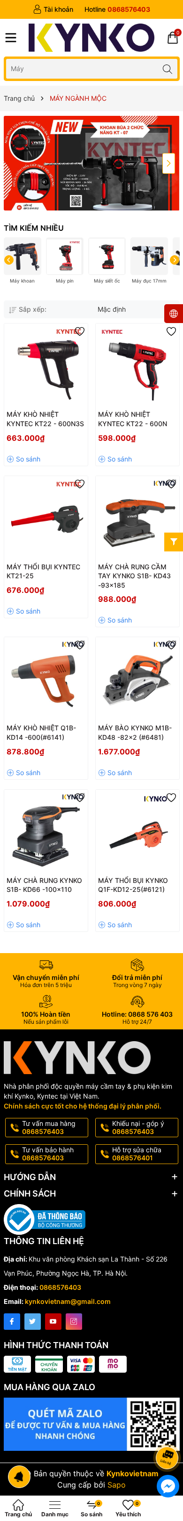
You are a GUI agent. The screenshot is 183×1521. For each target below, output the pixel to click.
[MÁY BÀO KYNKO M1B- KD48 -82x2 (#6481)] (137, 679)
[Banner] (92, 163)
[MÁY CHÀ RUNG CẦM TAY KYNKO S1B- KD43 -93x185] (137, 518)
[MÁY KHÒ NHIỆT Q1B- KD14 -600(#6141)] (46, 679)
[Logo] (92, 38)
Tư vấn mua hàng (49, 1127)
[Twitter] (32, 1321)
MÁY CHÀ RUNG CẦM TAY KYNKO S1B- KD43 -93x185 (134, 576)
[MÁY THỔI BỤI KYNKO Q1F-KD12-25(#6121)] (137, 832)
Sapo (116, 1484)
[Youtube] (53, 1321)
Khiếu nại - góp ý (138, 1127)
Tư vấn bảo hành (48, 1154)
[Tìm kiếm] (167, 68)
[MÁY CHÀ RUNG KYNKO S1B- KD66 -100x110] (46, 832)
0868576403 (60, 1287)
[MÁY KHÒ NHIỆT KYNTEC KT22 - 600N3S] (46, 365)
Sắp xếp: (32, 309)
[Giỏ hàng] (173, 38)
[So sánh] (23, 459)
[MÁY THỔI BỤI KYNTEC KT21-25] (46, 518)
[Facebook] (12, 1321)
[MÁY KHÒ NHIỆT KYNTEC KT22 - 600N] (137, 365)
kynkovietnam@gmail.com (68, 1301)
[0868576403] (117, 9)
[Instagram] (74, 1321)
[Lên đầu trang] (168, 1432)
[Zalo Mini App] (92, 1424)
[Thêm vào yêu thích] (79, 331)
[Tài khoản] (53, 9)
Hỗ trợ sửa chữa (136, 1154)
